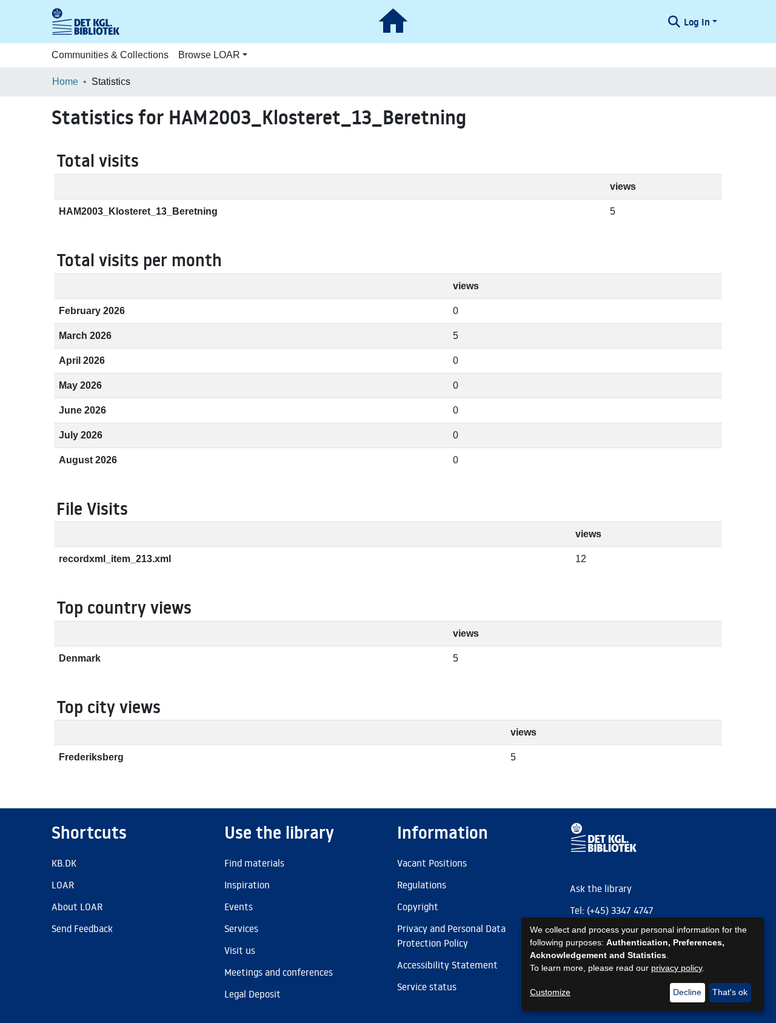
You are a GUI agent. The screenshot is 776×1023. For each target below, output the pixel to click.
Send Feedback (82, 928)
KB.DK (64, 863)
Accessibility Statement (447, 965)
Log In (697, 22)
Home (65, 81)
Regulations (421, 885)
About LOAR (77, 907)
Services (241, 928)
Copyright (417, 907)
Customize (550, 992)
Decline (687, 992)
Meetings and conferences (278, 972)
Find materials (254, 863)
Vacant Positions (432, 863)
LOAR (63, 885)
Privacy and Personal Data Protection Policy (451, 935)
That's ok (730, 992)
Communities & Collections (110, 55)
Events (238, 907)
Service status (427, 987)
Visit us (239, 950)
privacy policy (676, 968)
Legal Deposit (252, 994)
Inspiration (247, 885)
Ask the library (601, 888)
